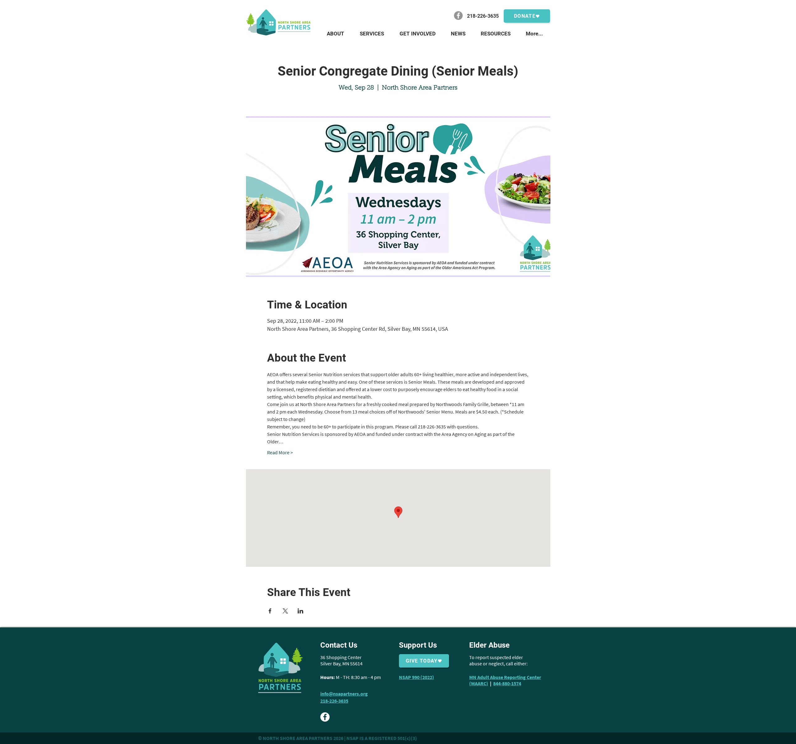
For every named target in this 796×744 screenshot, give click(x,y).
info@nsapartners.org (344, 694)
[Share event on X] (285, 610)
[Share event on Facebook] (270, 610)
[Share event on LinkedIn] (300, 610)
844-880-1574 (507, 683)
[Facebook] (458, 15)
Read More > (280, 452)
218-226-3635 (334, 701)
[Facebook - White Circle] (325, 717)
